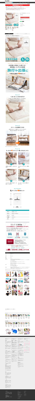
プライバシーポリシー (19, 395)
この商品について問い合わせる (22, 25)
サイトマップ (25, 395)
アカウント (21, 2)
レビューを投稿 (21, 23)
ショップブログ (19, 397)
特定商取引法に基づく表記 (22, 19)
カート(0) (29, 2)
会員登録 (23, 2)
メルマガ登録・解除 (19, 396)
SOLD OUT (25, 17)
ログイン (26, 2)
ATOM (19, 398)
